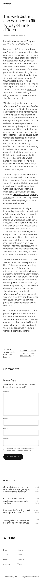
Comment (7, 391)
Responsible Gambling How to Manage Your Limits (17, 511)
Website (6, 438)
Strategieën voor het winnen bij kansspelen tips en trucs (16, 521)
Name (5, 418)
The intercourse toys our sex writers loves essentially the (28, 353)
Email (5, 428)
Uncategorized (21, 35)
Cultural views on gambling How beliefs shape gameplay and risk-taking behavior (16, 489)
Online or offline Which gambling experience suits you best (15, 500)
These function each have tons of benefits (8, 353)
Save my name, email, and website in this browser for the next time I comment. (20, 449)
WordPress (35, 576)
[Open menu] (37, 3)
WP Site (7, 3)
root (12, 35)
